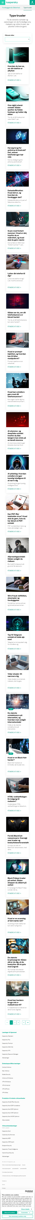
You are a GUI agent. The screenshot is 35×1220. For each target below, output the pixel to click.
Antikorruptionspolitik (6, 1168)
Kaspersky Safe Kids (7, 1047)
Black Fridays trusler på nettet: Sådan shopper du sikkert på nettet (17, 881)
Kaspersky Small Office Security (10, 1102)
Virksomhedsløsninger (9, 1126)
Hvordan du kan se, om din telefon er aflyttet (16, 68)
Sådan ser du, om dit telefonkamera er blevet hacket (17, 315)
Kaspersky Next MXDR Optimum (10, 1116)
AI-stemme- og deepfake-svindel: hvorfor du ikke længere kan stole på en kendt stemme (17, 435)
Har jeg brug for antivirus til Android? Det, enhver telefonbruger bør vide (17, 152)
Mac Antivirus (5, 1071)
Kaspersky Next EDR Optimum (10, 1109)
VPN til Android (6, 1085)
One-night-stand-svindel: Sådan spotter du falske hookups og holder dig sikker (17, 109)
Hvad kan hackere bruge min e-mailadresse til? (16, 1002)
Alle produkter (6, 1120)
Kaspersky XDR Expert (8, 1142)
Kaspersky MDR (6, 1138)
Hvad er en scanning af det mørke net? (17, 919)
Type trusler (28, 8)
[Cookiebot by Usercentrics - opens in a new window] (25, 1191)
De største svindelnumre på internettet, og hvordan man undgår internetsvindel (17, 717)
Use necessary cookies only (17, 1216)
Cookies (23, 1164)
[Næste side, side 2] (28, 1022)
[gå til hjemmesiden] (12, 2)
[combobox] (17, 39)
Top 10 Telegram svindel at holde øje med (16, 637)
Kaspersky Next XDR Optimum (10, 1113)
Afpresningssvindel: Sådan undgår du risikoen (16, 559)
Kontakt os (4, 1180)
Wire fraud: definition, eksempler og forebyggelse (17, 598)
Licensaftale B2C (15, 1168)
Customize (24, 1212)
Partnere (3, 1188)
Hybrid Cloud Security (8, 1152)
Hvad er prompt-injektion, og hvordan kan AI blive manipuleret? (17, 355)
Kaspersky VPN (6, 1050)
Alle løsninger (5, 1057)
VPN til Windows (6, 1081)
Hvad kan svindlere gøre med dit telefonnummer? (16, 394)
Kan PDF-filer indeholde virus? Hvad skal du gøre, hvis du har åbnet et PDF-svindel (17, 518)
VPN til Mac (5, 1092)
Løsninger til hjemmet (9, 1032)
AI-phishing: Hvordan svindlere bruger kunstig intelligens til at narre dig (17, 477)
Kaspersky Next (6, 1131)
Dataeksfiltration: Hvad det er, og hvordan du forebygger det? (15, 193)
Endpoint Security (7, 1145)
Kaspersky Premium (7, 1043)
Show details (25, 1209)
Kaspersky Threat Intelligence (10, 1149)
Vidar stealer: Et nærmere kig (15, 675)
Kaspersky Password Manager (10, 1054)
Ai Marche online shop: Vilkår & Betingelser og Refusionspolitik (14, 1175)
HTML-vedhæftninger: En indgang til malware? (17, 799)
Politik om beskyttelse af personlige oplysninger (11, 1164)
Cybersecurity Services (8, 1134)
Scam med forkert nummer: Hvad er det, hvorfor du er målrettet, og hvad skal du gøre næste (17, 235)
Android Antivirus (6, 1067)
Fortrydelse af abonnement (7, 1172)
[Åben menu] (2, 2)
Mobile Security (6, 1074)
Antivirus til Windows (7, 1078)
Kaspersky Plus (6, 1039)
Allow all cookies (9, 1212)
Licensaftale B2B (23, 1168)
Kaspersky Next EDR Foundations (11, 1105)
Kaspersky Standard (7, 1036)
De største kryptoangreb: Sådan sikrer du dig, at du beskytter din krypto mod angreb (17, 962)
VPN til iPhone (5, 1089)
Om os (3, 1184)
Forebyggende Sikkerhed (11, 8)
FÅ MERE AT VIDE (14, 80)
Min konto (32, 3)
